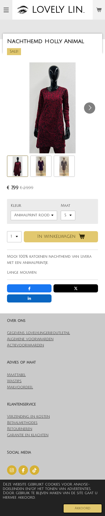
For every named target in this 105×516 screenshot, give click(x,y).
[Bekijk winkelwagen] (99, 10)
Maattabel (16, 375)
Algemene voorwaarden (30, 339)
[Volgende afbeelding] (89, 108)
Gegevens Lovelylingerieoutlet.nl (38, 333)
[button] (17, 166)
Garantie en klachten (27, 435)
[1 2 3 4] (14, 237)
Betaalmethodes (22, 423)
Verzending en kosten (28, 417)
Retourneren (19, 429)
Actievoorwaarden (25, 345)
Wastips (14, 381)
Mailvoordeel (20, 387)
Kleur (16, 206)
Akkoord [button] (82, 508)
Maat (65, 206)
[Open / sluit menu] (6, 10)
